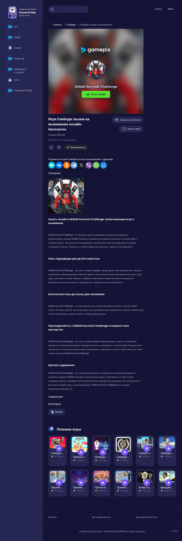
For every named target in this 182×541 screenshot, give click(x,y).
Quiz (16, 79)
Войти (170, 9)
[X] (81, 165)
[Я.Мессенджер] (51, 165)
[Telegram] (74, 165)
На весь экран (133, 128)
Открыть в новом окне (130, 119)
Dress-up (19, 58)
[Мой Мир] (103, 165)
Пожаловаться (78, 147)
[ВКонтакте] (59, 165)
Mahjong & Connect (20, 71)
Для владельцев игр (101, 517)
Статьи (158, 9)
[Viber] (88, 165)
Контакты (52, 517)
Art (15, 26)
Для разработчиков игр (146, 517)
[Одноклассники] (66, 165)
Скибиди (59, 411)
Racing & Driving (23, 90)
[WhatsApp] (96, 165)
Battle (17, 37)
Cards (17, 48)
